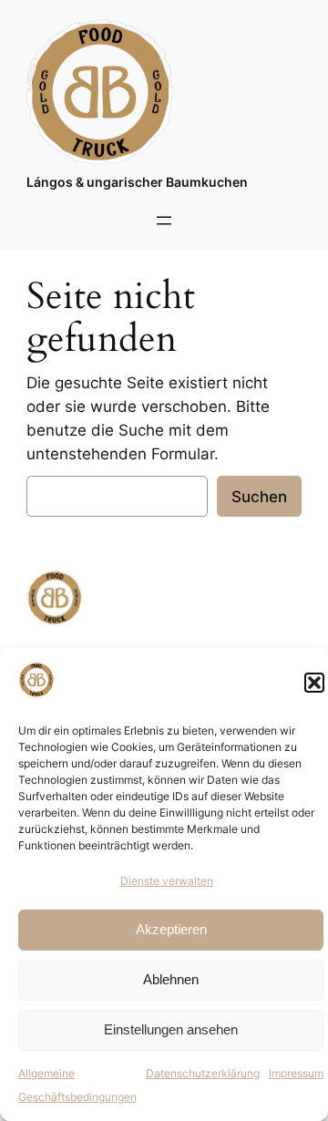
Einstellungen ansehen (171, 1029)
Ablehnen (171, 979)
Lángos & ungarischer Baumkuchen (137, 182)
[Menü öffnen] (164, 220)
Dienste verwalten (166, 881)
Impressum (296, 1073)
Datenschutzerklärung (203, 1073)
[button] (314, 683)
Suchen (259, 497)
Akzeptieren (171, 929)
